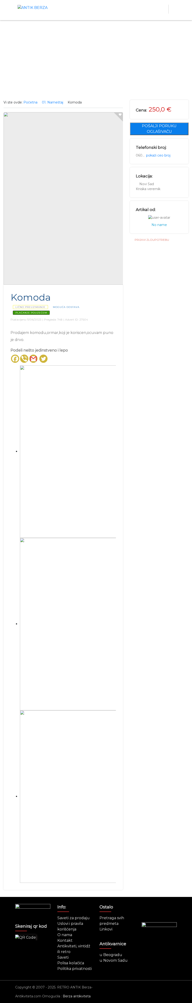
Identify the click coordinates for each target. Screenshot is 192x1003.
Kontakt (65, 940)
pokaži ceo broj (158, 155)
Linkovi (106, 929)
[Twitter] (43, 359)
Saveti (63, 957)
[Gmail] (33, 359)
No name (159, 225)
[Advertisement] (96, 60)
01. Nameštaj (52, 102)
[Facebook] (15, 359)
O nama (64, 935)
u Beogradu (111, 955)
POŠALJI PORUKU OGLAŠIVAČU (159, 129)
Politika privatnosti (74, 968)
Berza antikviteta (77, 996)
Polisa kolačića (70, 963)
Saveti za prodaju (73, 918)
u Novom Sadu (114, 960)
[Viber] (24, 359)
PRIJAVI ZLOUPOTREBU (152, 239)
